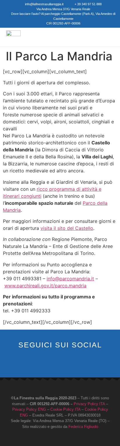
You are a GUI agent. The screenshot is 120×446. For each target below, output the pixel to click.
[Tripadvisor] (69, 364)
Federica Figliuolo (83, 426)
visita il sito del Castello (66, 228)
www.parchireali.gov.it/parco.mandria (45, 285)
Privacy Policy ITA (89, 404)
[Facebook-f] (51, 364)
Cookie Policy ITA (65, 409)
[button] (99, 37)
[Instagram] (60, 364)
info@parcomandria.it (70, 278)
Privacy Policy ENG (29, 409)
